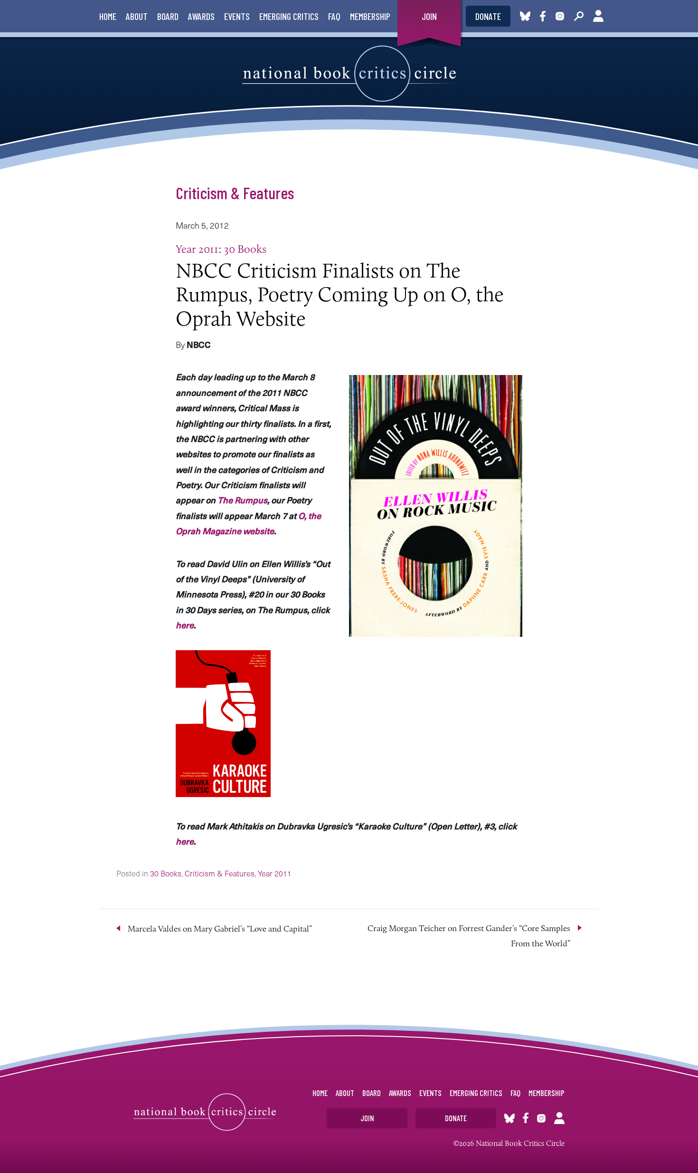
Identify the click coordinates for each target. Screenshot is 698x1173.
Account (598, 16)
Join (429, 16)
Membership (370, 16)
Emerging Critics (289, 16)
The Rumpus (242, 499)
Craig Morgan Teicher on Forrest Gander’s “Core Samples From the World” (469, 936)
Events (237, 16)
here (185, 624)
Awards (201, 16)
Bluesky (525, 16)
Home (107, 16)
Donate (488, 16)
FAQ (334, 16)
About (137, 16)
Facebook (544, 16)
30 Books (245, 249)
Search (579, 16)
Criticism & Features (235, 192)
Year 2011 (197, 249)
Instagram (560, 16)
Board (168, 16)
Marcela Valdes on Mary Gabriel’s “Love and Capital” (220, 928)
